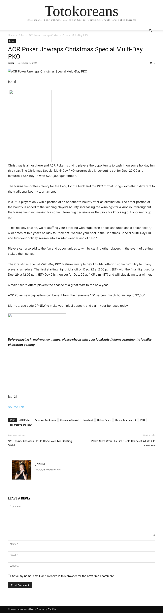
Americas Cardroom (45, 419)
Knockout (88, 419)
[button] (150, 31)
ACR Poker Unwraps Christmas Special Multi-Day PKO (75, 52)
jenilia (11, 62)
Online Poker (104, 419)
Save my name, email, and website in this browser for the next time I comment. (63, 576)
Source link (16, 407)
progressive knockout (21, 424)
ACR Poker (24, 419)
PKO (142, 419)
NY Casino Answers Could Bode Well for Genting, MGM (40, 443)
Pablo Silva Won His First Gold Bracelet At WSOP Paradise (123, 443)
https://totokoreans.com (48, 469)
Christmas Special (69, 419)
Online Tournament (125, 419)
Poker (21, 35)
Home (11, 35)
